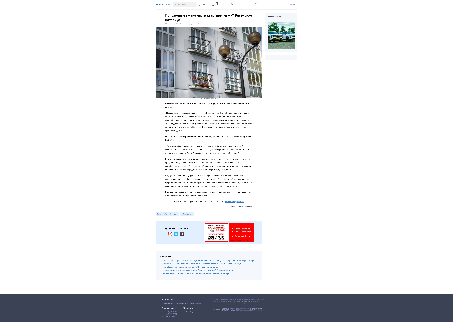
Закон (159, 214)
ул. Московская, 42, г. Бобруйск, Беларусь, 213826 (181, 304)
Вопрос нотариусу (187, 24)
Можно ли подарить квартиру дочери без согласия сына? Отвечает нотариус (198, 270)
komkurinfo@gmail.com (192, 312)
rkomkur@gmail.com (169, 316)
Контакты (256, 6)
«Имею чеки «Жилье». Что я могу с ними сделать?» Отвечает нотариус (196, 273)
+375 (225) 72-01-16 (169, 312)
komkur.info (246, 301)
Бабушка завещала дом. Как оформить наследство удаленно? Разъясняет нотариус (202, 264)
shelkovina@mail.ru (234, 201)
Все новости (204, 6)
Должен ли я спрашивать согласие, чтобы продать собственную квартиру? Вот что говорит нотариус (210, 260)
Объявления (217, 6)
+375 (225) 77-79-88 (169, 314)
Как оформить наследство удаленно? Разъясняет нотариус (190, 267)
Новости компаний (232, 6)
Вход (293, 5)
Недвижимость (187, 214)
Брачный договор (171, 214)
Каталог (246, 6)
